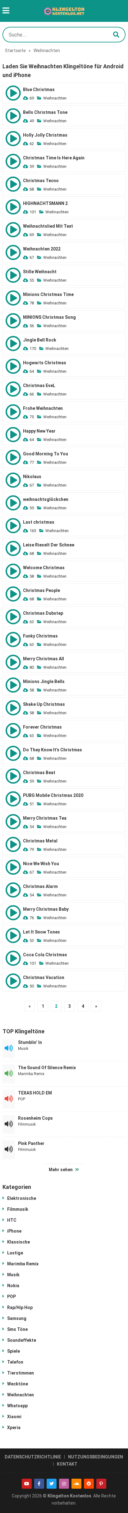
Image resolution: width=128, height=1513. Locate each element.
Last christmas (38, 522)
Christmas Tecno (41, 180)
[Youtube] (27, 1484)
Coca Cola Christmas (45, 954)
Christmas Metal (40, 840)
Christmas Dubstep (43, 613)
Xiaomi (14, 1416)
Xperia (14, 1427)
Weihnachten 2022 (42, 248)
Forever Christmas (42, 727)
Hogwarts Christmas (44, 362)
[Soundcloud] (76, 1484)
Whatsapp (17, 1405)
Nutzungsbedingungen (95, 1456)
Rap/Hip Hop (20, 1307)
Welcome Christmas (44, 567)
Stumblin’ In (30, 1042)
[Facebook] (39, 1484)
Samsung (16, 1318)
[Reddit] (89, 1484)
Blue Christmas (39, 89)
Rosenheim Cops (35, 1118)
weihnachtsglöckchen (45, 499)
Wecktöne (17, 1383)
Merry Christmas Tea (44, 818)
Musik (23, 1048)
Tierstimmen (20, 1372)
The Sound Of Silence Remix (47, 1067)
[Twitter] (52, 1484)
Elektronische (21, 1198)
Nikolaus (32, 476)
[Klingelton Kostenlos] (64, 11)
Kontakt (67, 1464)
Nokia (13, 1285)
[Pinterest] (101, 1484)
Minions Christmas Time (48, 294)
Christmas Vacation (43, 977)
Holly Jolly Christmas (45, 135)
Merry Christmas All (43, 658)
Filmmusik (27, 1124)
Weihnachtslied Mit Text (48, 226)
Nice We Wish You (41, 863)
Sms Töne (17, 1329)
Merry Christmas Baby (46, 909)
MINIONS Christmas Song (49, 317)
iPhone (14, 1231)
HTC (11, 1220)
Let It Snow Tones (41, 931)
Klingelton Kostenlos (69, 1495)
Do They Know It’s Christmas (52, 749)
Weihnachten (54, 98)
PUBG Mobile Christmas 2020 (53, 795)
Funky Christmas (40, 635)
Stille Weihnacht (40, 271)
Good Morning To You (45, 453)
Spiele (13, 1351)
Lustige (15, 1252)
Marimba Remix (31, 1074)
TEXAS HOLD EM (35, 1092)
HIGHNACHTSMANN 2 (45, 203)
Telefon (15, 1362)
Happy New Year (39, 431)
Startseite (15, 50)
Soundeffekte (21, 1340)
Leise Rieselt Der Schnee (48, 544)
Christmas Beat (39, 772)
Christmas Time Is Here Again (54, 157)
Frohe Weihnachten (43, 408)
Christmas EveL (39, 385)
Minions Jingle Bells (44, 681)
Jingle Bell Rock (39, 339)
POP (21, 1099)
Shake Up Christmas (44, 704)
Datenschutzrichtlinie (33, 1456)
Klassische (18, 1241)
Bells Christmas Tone (45, 112)
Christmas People (41, 590)
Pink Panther (31, 1143)
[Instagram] (64, 1484)
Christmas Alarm (40, 886)
